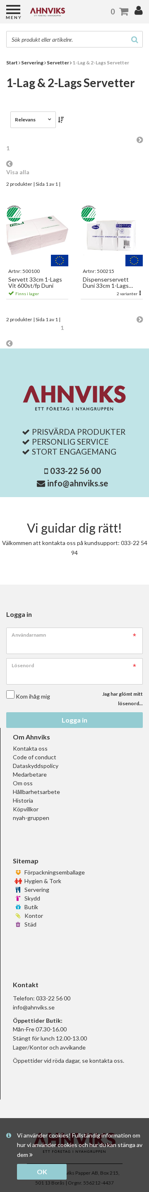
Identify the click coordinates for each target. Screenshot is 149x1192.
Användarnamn (29, 635)
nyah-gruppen (31, 817)
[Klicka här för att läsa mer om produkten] (37, 235)
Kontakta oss (30, 748)
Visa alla (17, 171)
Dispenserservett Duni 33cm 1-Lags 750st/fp (106, 282)
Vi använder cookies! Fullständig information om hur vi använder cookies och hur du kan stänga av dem (79, 1145)
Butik (30, 906)
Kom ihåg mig (33, 696)
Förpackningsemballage (54, 872)
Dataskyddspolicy (35, 765)
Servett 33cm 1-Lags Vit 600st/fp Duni (35, 282)
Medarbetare (30, 774)
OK (42, 1171)
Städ (29, 924)
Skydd (31, 898)
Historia (23, 800)
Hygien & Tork (42, 880)
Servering (36, 889)
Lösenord (23, 665)
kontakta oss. (106, 1060)
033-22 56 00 (75, 471)
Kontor (33, 915)
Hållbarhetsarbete (36, 791)
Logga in (74, 720)
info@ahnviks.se (77, 483)
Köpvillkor (25, 809)
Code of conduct (34, 757)
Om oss (23, 783)
